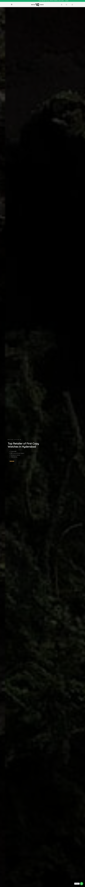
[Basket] (72, 5)
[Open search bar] (66, 4)
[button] (11, 4)
